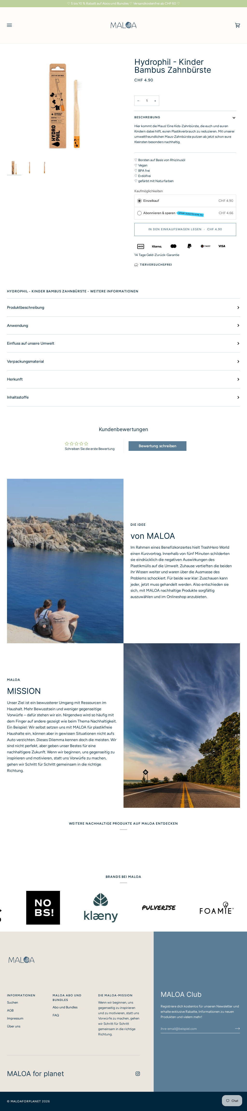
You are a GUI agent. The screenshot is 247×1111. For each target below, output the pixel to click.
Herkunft (15, 379)
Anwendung (17, 325)
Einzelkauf (151, 201)
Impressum (15, 1018)
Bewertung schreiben (157, 446)
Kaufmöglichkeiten (148, 191)
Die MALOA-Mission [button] (115, 995)
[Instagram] (138, 1074)
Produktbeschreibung (25, 307)
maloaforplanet (26, 1101)
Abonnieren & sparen (173, 213)
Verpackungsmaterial (25, 361)
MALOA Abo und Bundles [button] (67, 997)
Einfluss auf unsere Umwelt (30, 343)
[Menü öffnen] (14, 25)
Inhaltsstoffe (18, 397)
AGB (10, 1010)
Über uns (13, 1026)
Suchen (12, 1002)
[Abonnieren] (233, 1028)
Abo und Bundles (65, 1007)
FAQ (56, 1015)
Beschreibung (147, 117)
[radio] (139, 201)
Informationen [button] (21, 995)
